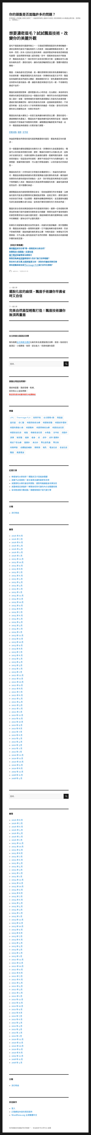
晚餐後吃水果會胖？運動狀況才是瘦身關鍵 (29, 476)
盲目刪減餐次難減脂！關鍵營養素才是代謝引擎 (31, 490)
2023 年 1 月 (16, 672)
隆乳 (45, 447)
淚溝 (12, 437)
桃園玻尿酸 (47, 422)
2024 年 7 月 (17, 612)
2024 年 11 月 (17, 599)
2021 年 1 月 (16, 752)
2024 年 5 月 (17, 619)
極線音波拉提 (36, 432)
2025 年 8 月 (17, 569)
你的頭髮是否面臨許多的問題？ (32, 14)
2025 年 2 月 (17, 589)
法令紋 (56, 432)
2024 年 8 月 (17, 609)
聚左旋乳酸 (45, 442)
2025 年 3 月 (17, 585)
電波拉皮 (53, 447)
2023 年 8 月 (17, 649)
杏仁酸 (21, 422)
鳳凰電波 (20, 452)
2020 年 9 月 (17, 765)
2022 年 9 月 (17, 685)
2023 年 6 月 (17, 655)
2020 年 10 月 (17, 762)
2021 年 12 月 (17, 715)
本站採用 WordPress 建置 (42, 1128)
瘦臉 (27, 437)
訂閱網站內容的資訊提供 (21, 1112)
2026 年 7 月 (17, 539)
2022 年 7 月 (17, 692)
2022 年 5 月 (17, 698)
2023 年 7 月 (16, 652)
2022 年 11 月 (17, 678)
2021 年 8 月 (16, 728)
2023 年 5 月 (17, 659)
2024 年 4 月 (17, 622)
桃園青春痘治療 (43, 427)
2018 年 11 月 (17, 775)
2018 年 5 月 (16, 778)
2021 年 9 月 (16, 725)
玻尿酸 (19, 437)
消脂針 (64, 432)
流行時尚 (15, 513)
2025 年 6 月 (17, 575)
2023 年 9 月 (17, 645)
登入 (13, 1108)
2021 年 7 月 (16, 732)
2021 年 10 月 (17, 722)
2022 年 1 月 (16, 712)
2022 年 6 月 (17, 695)
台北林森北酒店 (23, 342)
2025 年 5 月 (17, 579)
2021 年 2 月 (16, 748)
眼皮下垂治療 (15, 442)
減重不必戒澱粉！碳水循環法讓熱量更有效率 (30, 480)
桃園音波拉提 (58, 427)
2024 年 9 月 (17, 605)
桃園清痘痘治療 (33, 422)
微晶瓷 (60, 417)
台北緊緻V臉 (48, 417)
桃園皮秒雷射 (60, 422)
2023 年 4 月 (17, 662)
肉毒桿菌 (14, 447)
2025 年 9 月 (17, 565)
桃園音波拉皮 (15, 432)
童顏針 (27, 442)
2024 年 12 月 (17, 595)
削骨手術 (37, 417)
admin (15, 271)
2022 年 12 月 (17, 675)
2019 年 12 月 (17, 772)
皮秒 (44, 437)
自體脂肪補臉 (26, 447)
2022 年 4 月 (17, 702)
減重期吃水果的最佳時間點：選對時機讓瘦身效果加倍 (34, 483)
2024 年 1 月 (16, 632)
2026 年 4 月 (17, 549)
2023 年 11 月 (17, 639)
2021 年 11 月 (17, 718)
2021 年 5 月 (16, 738)
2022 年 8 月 (17, 688)
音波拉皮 (63, 447)
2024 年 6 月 (17, 615)
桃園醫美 (30, 427)
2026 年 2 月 (17, 552)
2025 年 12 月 (17, 559)
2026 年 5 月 (17, 546)
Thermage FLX (23, 417)
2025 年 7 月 (17, 572)
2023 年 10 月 (17, 642)
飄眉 (12, 452)
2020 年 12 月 (17, 755)
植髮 (26, 432)
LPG (12, 417)
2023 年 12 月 (17, 635)
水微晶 (47, 432)
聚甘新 (56, 442)
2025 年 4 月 (17, 582)
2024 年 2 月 (17, 629)
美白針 (35, 442)
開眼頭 (37, 447)
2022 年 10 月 (17, 682)
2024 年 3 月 (17, 625)
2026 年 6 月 (17, 542)
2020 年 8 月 (17, 768)
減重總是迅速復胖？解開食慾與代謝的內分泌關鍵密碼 (34, 486)
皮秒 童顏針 (54, 437)
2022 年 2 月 (17, 708)
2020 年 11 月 (17, 758)
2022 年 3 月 (17, 705)
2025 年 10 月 (17, 562)
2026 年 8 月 (17, 536)
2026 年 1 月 (16, 556)
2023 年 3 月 (16, 665)
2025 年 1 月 (16, 592)
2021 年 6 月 (16, 735)
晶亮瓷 (13, 422)
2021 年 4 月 (16, 742)
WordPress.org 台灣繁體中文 (24, 1115)
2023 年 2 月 (17, 668)
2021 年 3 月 (16, 745)
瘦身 (33, 437)
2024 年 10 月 (17, 602)
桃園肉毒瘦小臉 (16, 427)
